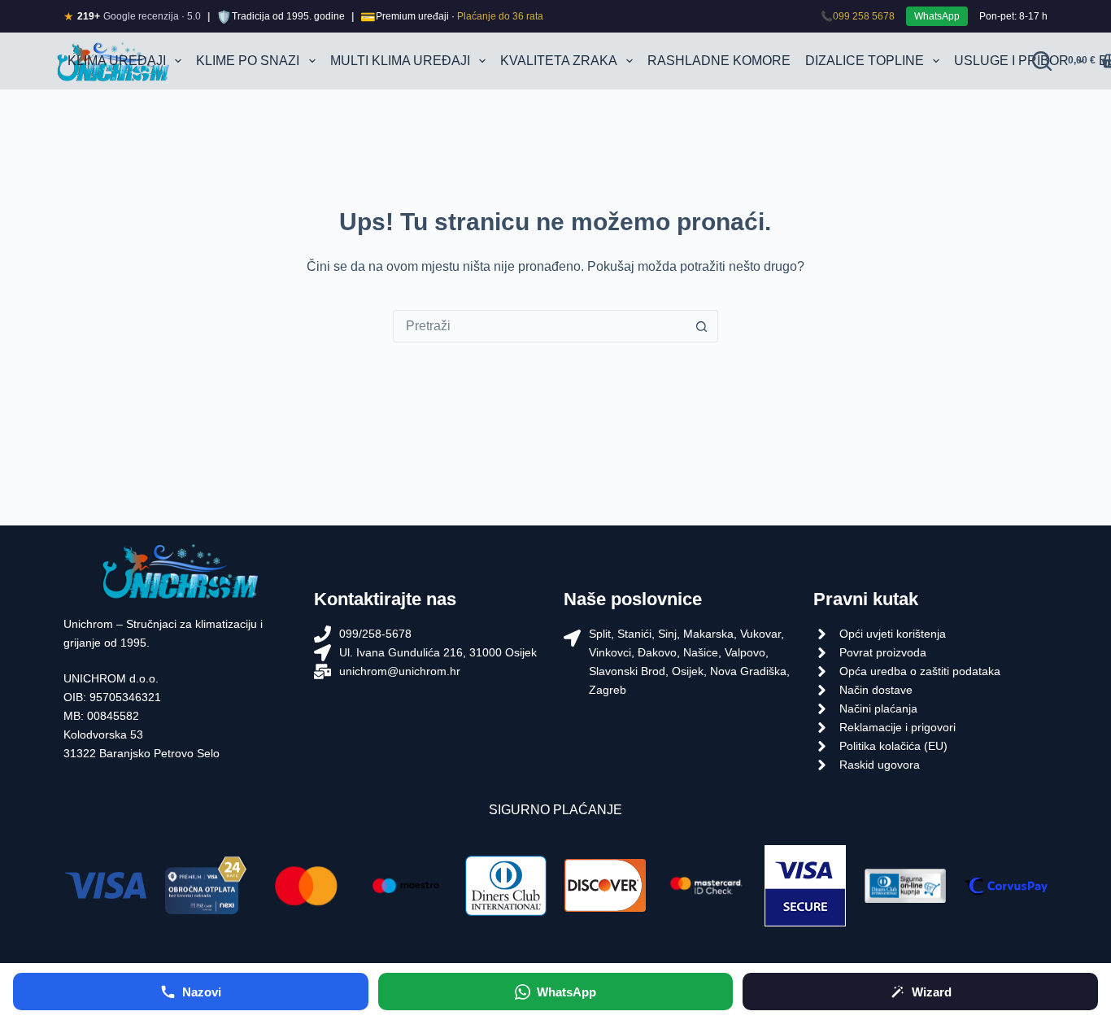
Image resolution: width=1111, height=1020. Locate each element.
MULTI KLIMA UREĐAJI (400, 61)
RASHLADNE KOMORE (719, 61)
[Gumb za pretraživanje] (701, 326)
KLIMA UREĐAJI (117, 61)
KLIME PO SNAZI (247, 61)
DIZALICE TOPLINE (864, 61)
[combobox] (540, 326)
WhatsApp (937, 16)
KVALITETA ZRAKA (558, 61)
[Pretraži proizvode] (1042, 61)
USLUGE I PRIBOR (1011, 61)
